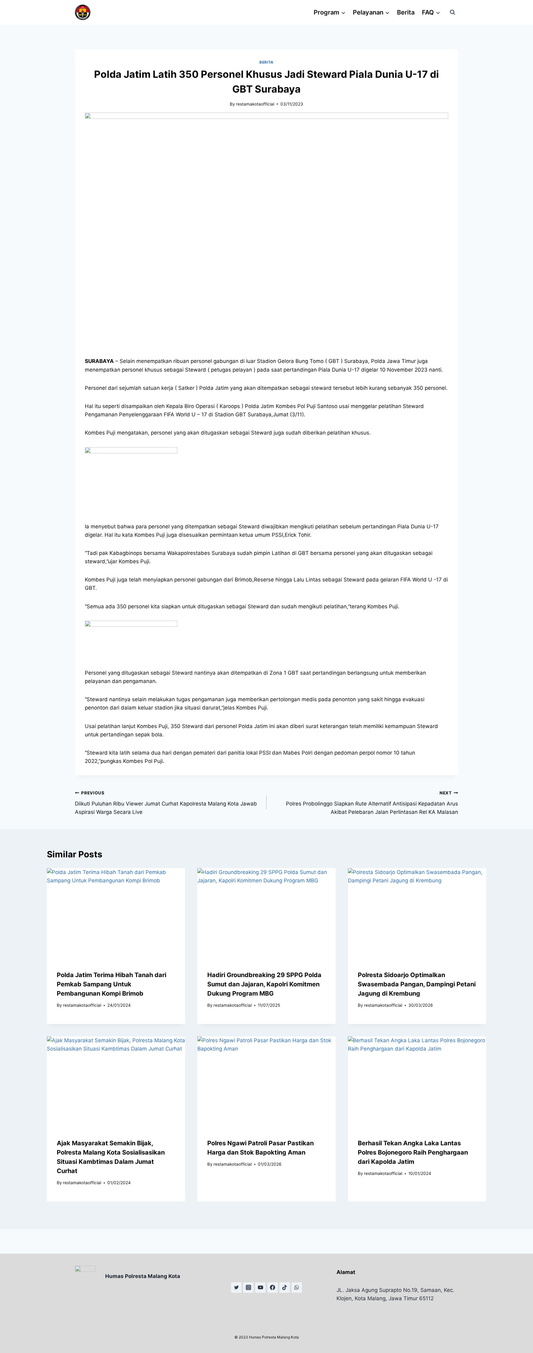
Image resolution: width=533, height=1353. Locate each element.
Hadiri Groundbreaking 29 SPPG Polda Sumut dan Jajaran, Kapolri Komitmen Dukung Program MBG (264, 984)
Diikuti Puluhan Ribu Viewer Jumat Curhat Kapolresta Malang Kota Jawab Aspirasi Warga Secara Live (166, 802)
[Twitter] (236, 1287)
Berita (406, 12)
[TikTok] (284, 1287)
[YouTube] (260, 1287)
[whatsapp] (296, 1287)
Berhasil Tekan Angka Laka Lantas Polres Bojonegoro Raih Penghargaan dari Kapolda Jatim (413, 1152)
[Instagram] (248, 1287)
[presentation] (116, 914)
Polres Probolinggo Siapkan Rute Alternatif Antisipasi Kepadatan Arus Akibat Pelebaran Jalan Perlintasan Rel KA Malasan (372, 802)
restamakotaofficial (255, 104)
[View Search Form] (452, 12)
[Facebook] (272, 1287)
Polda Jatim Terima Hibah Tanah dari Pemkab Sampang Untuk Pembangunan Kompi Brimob (111, 984)
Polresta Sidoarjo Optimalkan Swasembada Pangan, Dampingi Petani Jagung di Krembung (417, 984)
